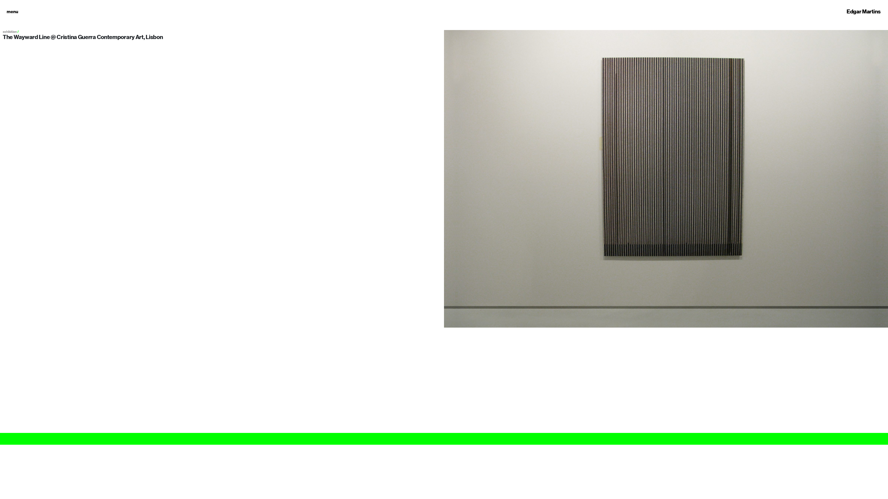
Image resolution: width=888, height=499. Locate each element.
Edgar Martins (864, 11)
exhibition (10, 32)
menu (12, 11)
